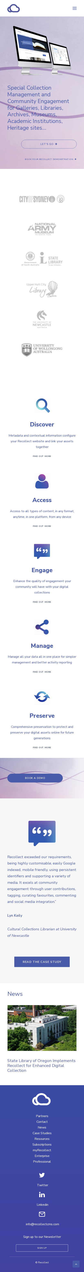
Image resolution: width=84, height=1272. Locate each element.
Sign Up (42, 1248)
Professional (42, 1161)
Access (42, 500)
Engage (42, 570)
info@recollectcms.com (42, 1224)
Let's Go (47, 144)
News (42, 1127)
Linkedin (42, 1204)
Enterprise (42, 1156)
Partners (42, 1116)
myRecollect (42, 1150)
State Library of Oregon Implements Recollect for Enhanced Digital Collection (41, 1065)
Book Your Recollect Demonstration (49, 159)
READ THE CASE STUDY (42, 962)
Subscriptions (42, 1144)
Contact (42, 1122)
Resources (42, 1139)
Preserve (42, 716)
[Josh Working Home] (42, 1099)
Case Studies (42, 1133)
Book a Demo (35, 778)
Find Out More (42, 456)
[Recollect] (35, 8)
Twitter (42, 1185)
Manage (42, 646)
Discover (42, 424)
